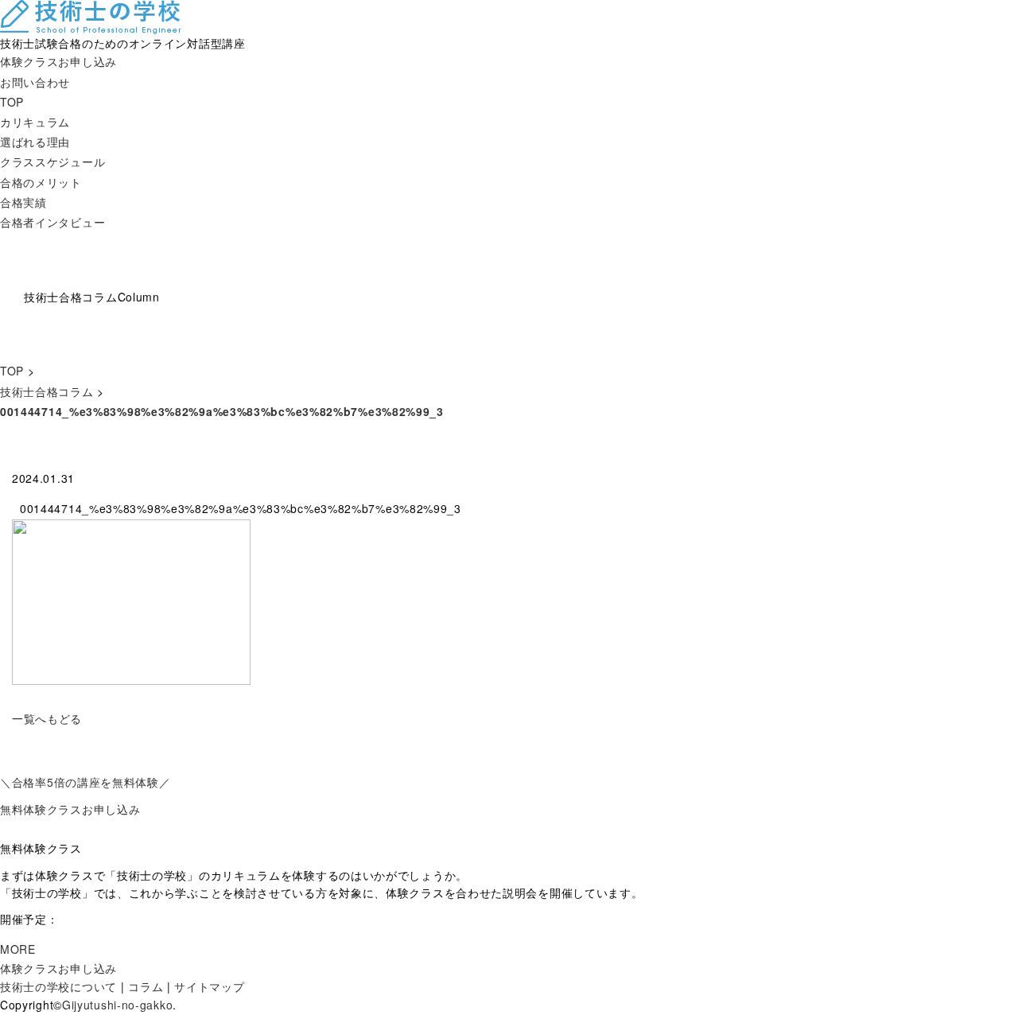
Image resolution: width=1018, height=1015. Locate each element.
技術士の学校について (58, 986)
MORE (18, 949)
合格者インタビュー (52, 222)
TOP (12, 102)
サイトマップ (209, 986)
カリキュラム (35, 122)
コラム (145, 986)
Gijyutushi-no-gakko (117, 1005)
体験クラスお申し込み (58, 61)
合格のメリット (41, 182)
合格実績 (23, 202)
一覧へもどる (47, 718)
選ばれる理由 (35, 142)
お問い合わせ (35, 82)
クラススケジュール (52, 161)
